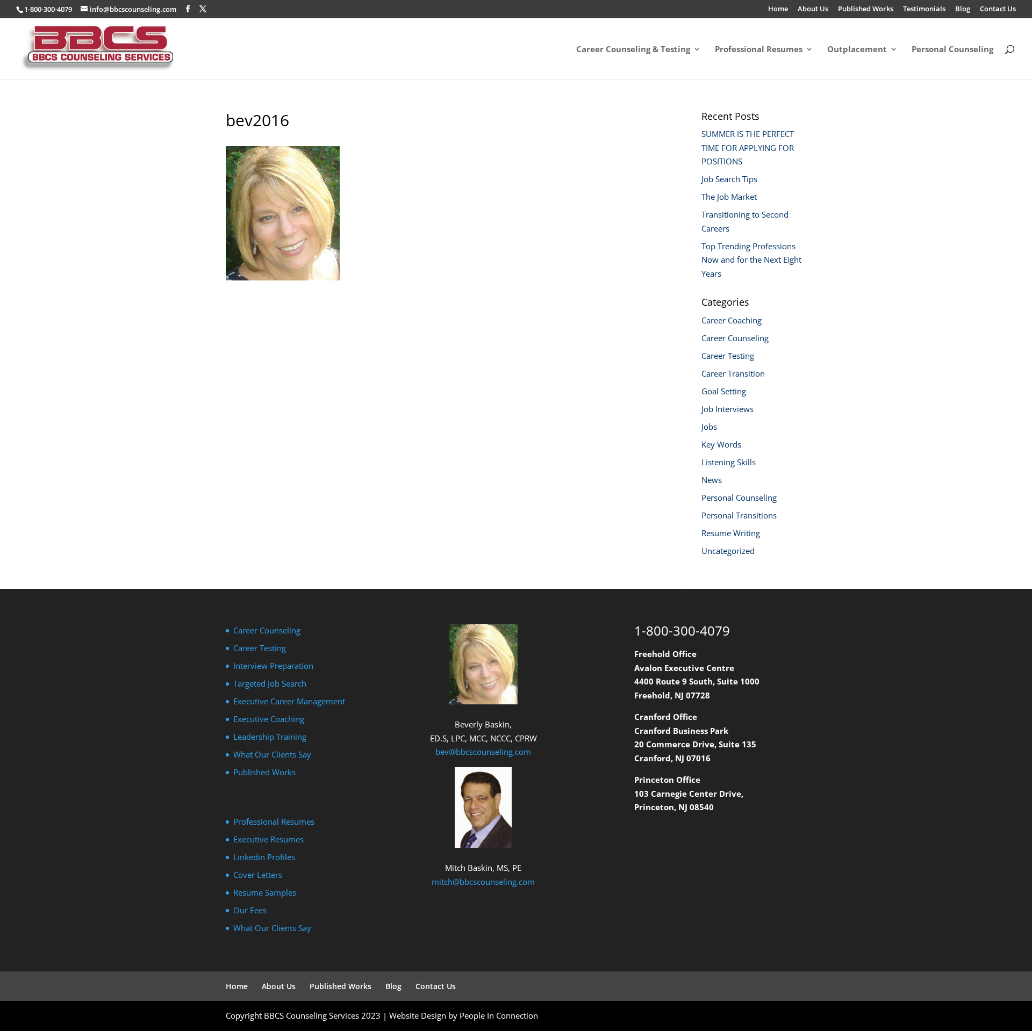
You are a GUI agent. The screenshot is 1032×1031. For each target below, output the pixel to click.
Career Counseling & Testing (633, 49)
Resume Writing (730, 533)
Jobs (709, 426)
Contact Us (998, 9)
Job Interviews (727, 408)
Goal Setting (723, 391)
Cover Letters (257, 874)
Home (778, 9)
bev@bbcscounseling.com (483, 751)
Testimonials (924, 9)
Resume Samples (264, 892)
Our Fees (250, 910)
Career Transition (733, 373)
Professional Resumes (758, 49)
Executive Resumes (268, 839)
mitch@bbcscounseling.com (483, 881)
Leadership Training (269, 736)
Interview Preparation (273, 665)
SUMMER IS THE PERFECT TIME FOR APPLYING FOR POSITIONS (747, 147)
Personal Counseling (952, 49)
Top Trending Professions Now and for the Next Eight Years (751, 260)
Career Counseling (735, 338)
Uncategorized (728, 550)
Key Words (721, 444)
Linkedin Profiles (264, 857)
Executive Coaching (268, 718)
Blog (962, 9)
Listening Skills (728, 462)
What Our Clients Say (272, 754)
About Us (813, 9)
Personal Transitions (739, 515)
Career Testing (727, 355)
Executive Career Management (289, 701)
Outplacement (857, 49)
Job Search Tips (729, 179)
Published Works (865, 9)
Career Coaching (731, 320)
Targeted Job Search (269, 683)
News (711, 479)
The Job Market (729, 196)
